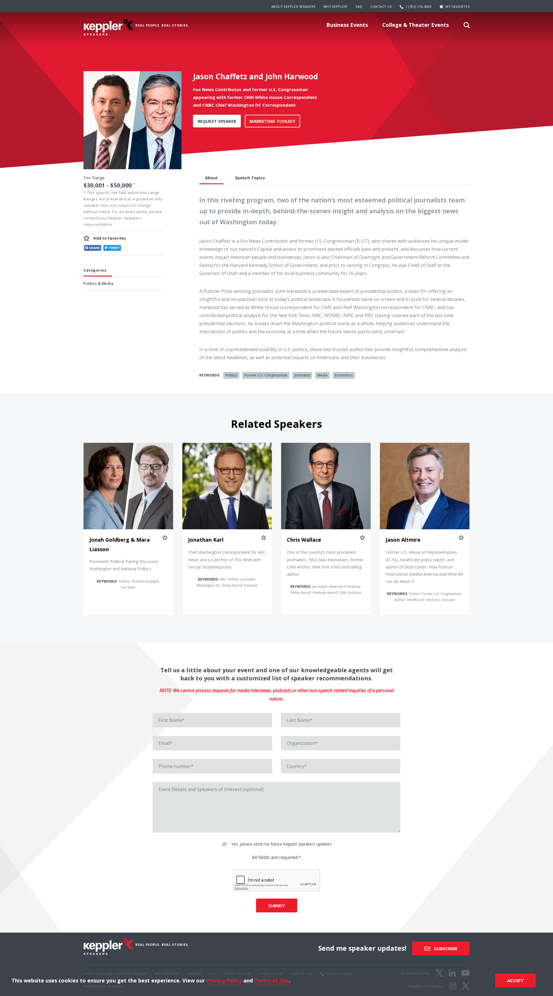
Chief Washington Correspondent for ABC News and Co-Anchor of (227, 559)
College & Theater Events (415, 24)
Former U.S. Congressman (266, 375)
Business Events (347, 24)
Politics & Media (98, 283)
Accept (515, 980)
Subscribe (445, 948)
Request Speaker (217, 121)
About (211, 177)
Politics (231, 375)
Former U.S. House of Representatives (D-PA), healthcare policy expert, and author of (424, 566)
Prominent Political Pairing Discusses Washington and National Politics (123, 565)
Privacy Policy (224, 980)
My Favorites (457, 6)
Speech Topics (250, 177)
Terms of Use (271, 980)
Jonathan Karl (206, 539)
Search (466, 27)
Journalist (302, 375)
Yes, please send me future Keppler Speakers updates (281, 844)
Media (322, 375)
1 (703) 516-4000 (418, 6)
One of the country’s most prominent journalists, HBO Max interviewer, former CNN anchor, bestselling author (325, 563)
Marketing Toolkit (272, 121)
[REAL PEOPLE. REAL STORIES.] (109, 27)
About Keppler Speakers (293, 6)
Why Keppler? (335, 6)
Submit (276, 905)
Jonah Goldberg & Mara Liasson (119, 544)
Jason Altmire (403, 539)
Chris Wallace (304, 539)
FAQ (359, 6)
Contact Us (381, 6)
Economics (344, 375)
